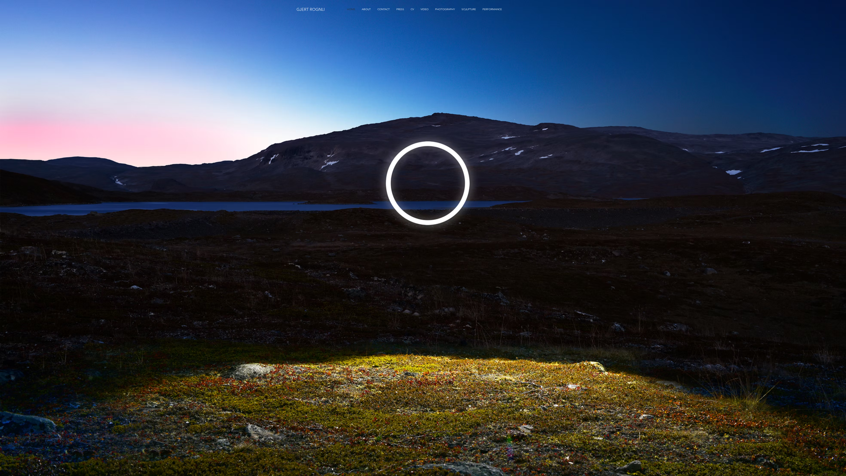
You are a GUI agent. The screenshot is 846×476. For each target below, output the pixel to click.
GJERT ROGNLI (311, 9)
